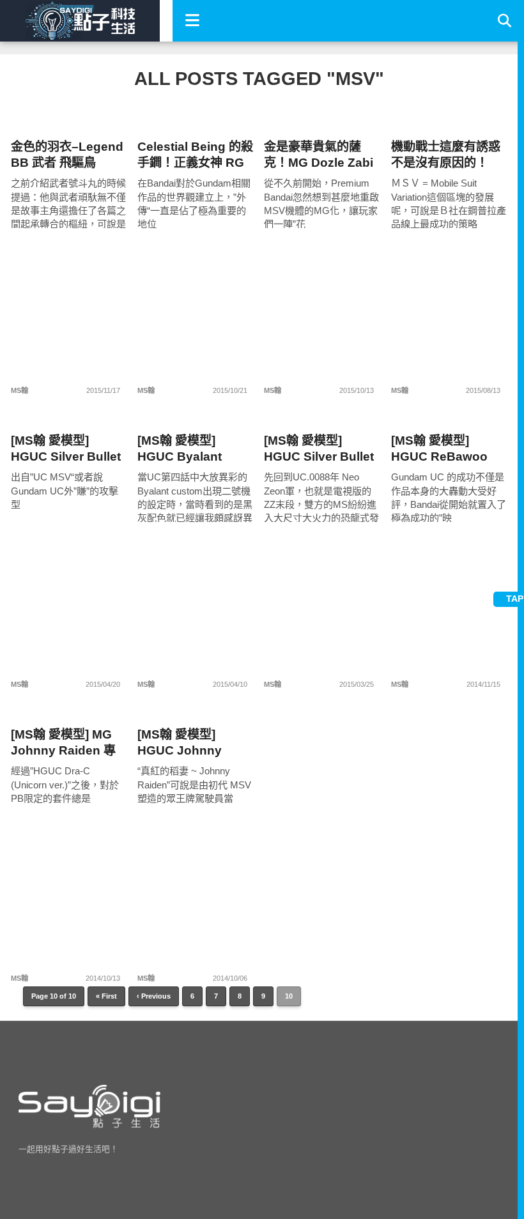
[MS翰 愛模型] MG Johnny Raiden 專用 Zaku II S (63, 743)
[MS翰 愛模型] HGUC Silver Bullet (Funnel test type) (66, 449)
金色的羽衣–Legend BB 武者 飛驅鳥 (67, 154)
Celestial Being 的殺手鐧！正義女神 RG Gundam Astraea (195, 155)
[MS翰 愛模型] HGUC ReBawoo (439, 448)
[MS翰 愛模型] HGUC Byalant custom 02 (179, 449)
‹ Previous (154, 996)
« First (106, 996)
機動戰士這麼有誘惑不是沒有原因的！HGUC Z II (445, 155)
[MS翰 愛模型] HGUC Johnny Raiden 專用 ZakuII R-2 (191, 743)
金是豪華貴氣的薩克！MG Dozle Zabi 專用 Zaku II (318, 155)
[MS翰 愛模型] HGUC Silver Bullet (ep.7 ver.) (319, 449)
